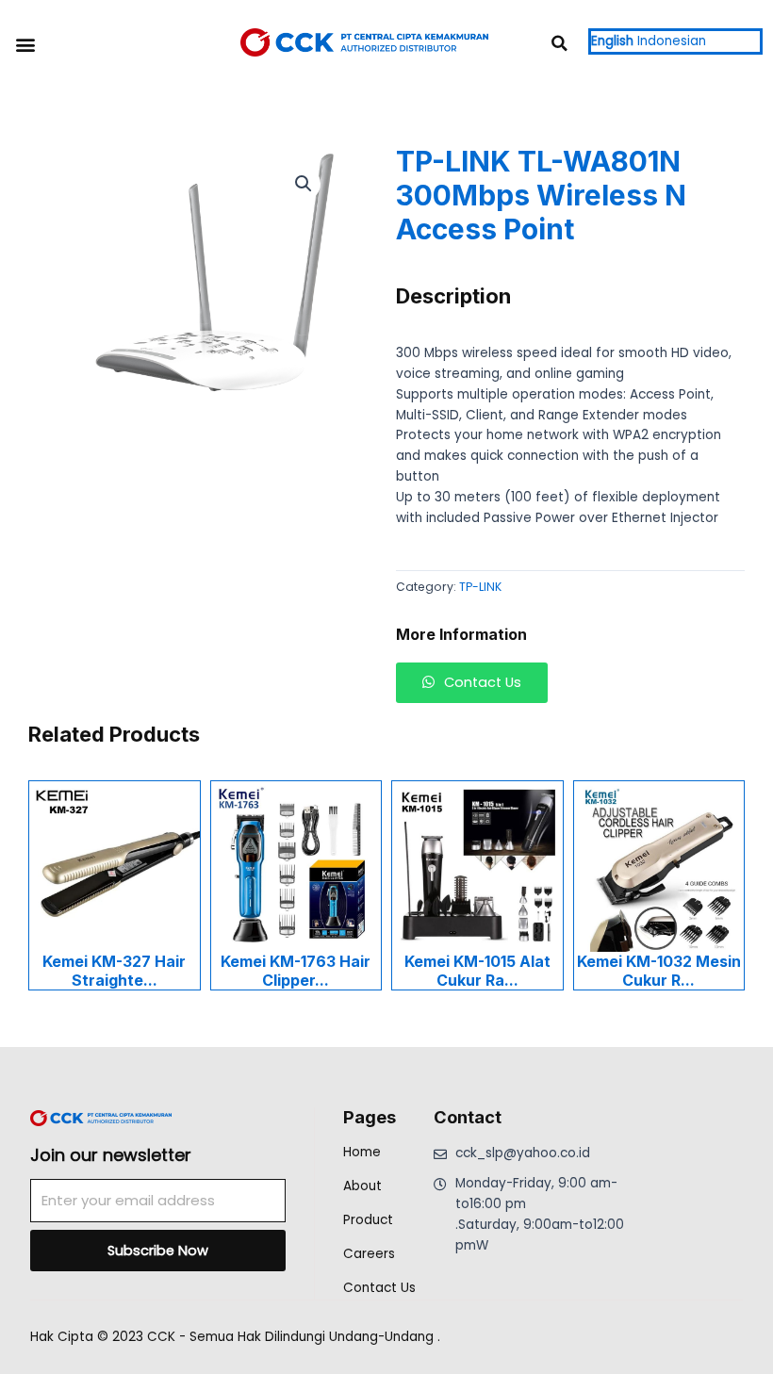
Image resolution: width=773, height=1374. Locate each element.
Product (368, 1220)
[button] (25, 43)
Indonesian (671, 41)
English (612, 41)
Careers (369, 1254)
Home (362, 1152)
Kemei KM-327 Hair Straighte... (114, 971)
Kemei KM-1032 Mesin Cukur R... (659, 971)
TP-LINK (480, 587)
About (362, 1186)
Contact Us (379, 1288)
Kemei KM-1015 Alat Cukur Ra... (477, 971)
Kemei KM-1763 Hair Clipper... (295, 971)
